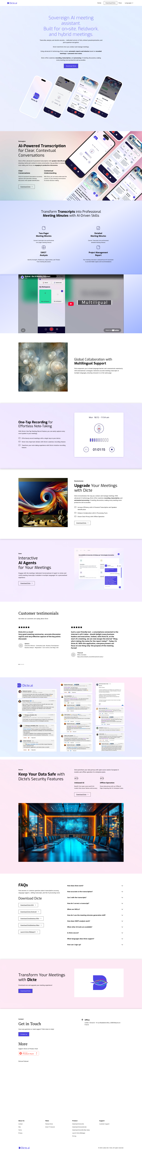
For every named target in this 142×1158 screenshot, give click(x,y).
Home (99, 3)
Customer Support (104, 1124)
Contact (20, 1124)
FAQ (19, 1127)
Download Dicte (110, 3)
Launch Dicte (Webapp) (78, 1133)
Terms (20, 1130)
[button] (129, 3)
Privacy (20, 1133)
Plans (120, 3)
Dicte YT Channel (50, 1127)
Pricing (74, 1136)
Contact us (23, 1034)
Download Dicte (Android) (79, 1127)
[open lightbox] (99, 434)
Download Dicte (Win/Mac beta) (81, 1130)
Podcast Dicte (49, 1124)
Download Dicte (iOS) (78, 1124)
